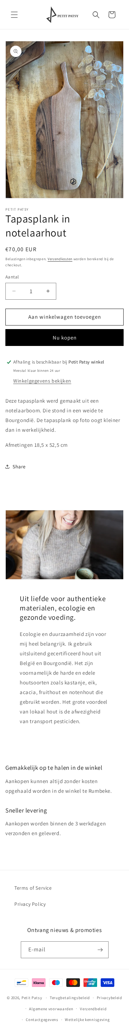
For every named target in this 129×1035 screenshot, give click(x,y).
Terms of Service (33, 888)
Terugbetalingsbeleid (70, 997)
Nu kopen (65, 337)
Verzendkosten (60, 259)
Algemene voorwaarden (51, 1008)
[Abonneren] (100, 949)
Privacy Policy (30, 904)
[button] (14, 15)
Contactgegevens (42, 1019)
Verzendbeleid (93, 1008)
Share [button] (19, 466)
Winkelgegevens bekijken (42, 381)
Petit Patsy (32, 997)
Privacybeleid (109, 997)
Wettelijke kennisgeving (87, 1019)
